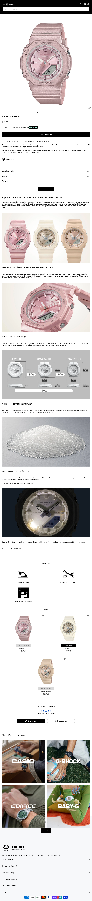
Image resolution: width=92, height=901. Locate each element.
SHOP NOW (68, 645)
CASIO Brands (7, 859)
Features (5, 181)
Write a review (31, 721)
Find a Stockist (46, 135)
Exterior (5, 176)
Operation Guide (46, 189)
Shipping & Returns (9, 886)
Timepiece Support (9, 866)
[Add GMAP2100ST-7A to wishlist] (88, 616)
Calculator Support (9, 879)
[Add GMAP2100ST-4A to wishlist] (43, 616)
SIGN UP (46, 830)
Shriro (4, 892)
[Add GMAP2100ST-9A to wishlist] (65, 659)
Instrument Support (9, 872)
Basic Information (8, 171)
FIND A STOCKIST (23, 645)
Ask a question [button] (61, 721)
